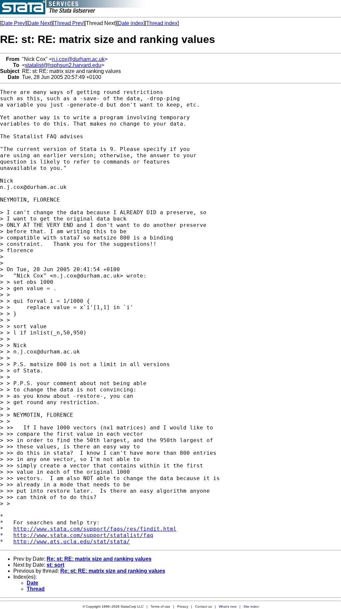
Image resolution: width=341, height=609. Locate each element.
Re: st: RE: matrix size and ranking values (99, 559)
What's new (227, 606)
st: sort (55, 565)
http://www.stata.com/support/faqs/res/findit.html (94, 529)
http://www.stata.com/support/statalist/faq (83, 535)
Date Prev (13, 23)
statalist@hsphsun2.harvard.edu (63, 65)
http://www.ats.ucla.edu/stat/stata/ (71, 541)
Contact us (203, 606)
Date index (131, 23)
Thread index (161, 23)
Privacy (182, 606)
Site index (251, 606)
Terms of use (160, 606)
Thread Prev (68, 23)
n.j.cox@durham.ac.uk (78, 59)
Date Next (39, 23)
